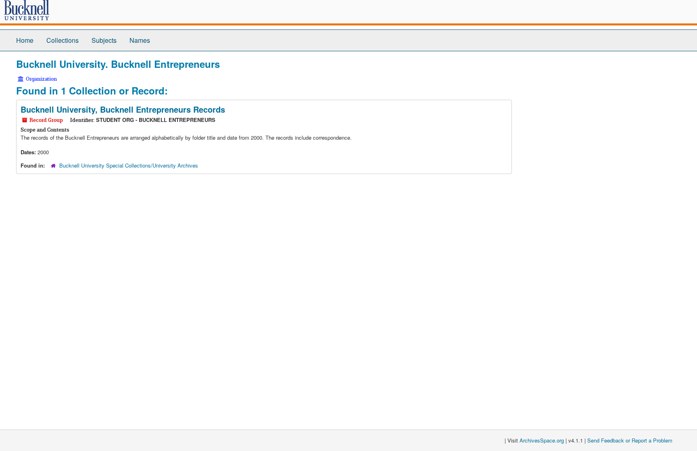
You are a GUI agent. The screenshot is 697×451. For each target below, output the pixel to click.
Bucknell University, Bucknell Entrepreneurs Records (123, 109)
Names (139, 40)
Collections (62, 40)
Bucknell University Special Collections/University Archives (128, 165)
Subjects (104, 40)
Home (24, 40)
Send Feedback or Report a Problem (629, 440)
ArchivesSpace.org (542, 440)
